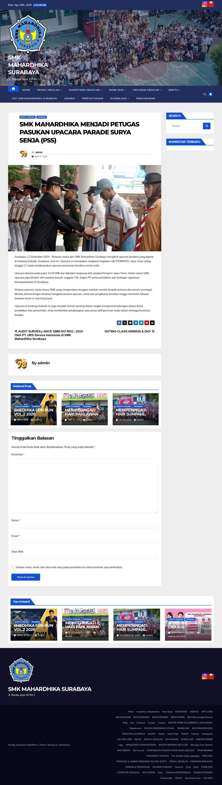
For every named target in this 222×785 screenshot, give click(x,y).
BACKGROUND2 (141, 717)
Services (179, 767)
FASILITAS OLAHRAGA (133, 734)
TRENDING (41, 117)
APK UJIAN (207, 711)
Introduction (207, 734)
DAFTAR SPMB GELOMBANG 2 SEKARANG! (190, 723)
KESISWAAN (171, 739)
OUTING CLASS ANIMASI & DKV (128, 331)
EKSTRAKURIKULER (202, 728)
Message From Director (201, 745)
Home (26, 90)
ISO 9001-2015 (125, 739)
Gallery (161, 734)
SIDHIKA (69, 98)
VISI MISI (208, 778)
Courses (162, 723)
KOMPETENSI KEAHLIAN (84, 90)
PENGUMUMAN (145, 98)
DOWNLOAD (119, 98)
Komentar (17, 454)
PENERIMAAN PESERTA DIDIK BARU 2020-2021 (171, 750)
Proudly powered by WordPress (23, 745)
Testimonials (166, 778)
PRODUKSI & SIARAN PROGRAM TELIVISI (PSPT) (141, 761)
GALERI (152, 734)
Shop (188, 767)
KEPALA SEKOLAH (153, 739)
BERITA (174, 90)
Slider (196, 767)
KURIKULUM (187, 739)
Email (15, 536)
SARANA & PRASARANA (137, 767)
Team (160, 772)
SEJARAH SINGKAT (162, 767)
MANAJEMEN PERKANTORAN (141, 745)
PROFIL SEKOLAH (48, 90)
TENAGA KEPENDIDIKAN (178, 772)
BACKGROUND (123, 717)
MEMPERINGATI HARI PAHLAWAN (81, 412)
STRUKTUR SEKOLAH (128, 772)
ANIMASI (194, 711)
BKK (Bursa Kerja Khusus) (200, 717)
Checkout (140, 723)
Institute (195, 734)
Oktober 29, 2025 (130, 635)
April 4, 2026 (25, 635)
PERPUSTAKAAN (92, 98)
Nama (15, 520)
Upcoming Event (193, 778)
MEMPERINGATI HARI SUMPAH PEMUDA (131, 414)
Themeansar (64, 745)
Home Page (172, 734)
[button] (204, 94)
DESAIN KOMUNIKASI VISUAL (159, 728)
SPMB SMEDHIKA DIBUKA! (184, 625)
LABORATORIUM (204, 739)
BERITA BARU (178, 717)
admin (39, 152)
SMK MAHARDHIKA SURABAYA (28, 65)
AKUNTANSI (181, 711)
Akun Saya (167, 711)
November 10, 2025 (79, 633)
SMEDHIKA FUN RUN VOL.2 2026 (33, 412)
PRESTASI (207, 756)
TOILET (178, 778)
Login (120, 745)
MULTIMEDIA (123, 750)
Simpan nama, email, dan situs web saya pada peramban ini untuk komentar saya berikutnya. (69, 567)
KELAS (137, 739)
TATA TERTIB (148, 772)
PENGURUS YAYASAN (157, 756)
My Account (138, 750)
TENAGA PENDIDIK (203, 772)
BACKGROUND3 (160, 717)
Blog (125, 723)
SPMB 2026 (116, 90)
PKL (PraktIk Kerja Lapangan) (185, 756)
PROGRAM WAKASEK (201, 761)
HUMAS (185, 734)
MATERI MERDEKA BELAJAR (173, 745)
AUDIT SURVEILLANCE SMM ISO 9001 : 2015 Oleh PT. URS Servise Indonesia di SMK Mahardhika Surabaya (49, 335)
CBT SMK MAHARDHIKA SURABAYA (34, 98)
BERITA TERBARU (27, 117)
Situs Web (17, 551)
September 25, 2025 (183, 633)
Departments (136, 728)
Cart (132, 723)
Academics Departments (148, 711)
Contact (151, 723)
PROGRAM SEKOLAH (146, 90)
